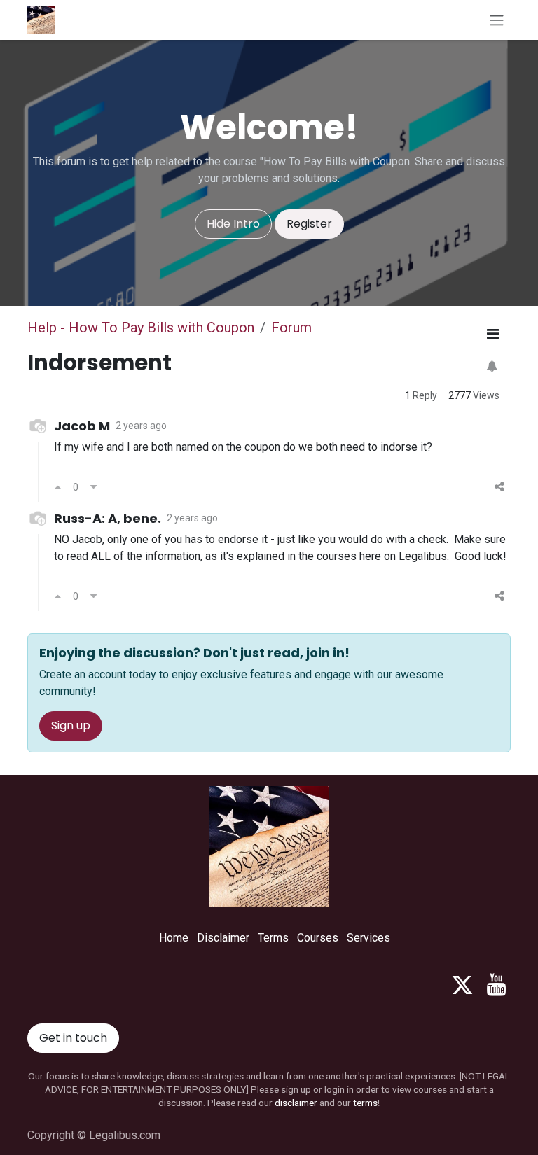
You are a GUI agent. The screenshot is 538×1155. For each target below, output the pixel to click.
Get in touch (73, 1038)
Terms (273, 937)
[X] (462, 985)
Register (309, 224)
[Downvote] (93, 487)
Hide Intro (233, 224)
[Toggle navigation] (497, 20)
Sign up (70, 726)
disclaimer (296, 1102)
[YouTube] (496, 985)
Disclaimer (223, 937)
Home (173, 937)
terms (365, 1102)
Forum (291, 327)
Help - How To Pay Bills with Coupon (140, 327)
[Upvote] (57, 487)
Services (368, 937)
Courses (317, 937)
